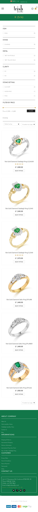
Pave (6, 96)
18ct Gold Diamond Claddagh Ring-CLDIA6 (19, 253)
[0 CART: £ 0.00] (36, 9)
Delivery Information (6, 445)
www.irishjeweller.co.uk (12, 487)
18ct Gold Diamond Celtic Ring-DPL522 (19, 388)
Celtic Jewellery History (7, 424)
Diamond (7, 44)
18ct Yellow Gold (10, 60)
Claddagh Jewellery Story (7, 427)
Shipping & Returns (6, 439)
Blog (2, 432)
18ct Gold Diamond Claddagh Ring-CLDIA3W (19, 161)
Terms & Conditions (6, 460)
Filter (31, 111)
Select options (19, 170)
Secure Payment (5, 463)
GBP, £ (14, 1)
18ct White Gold (10, 55)
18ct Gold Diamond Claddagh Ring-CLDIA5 (19, 208)
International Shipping (7, 442)
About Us (3, 421)
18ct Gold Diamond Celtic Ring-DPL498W (19, 344)
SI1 (5, 71)
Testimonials (4, 466)
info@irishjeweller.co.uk (12, 485)
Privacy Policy (4, 458)
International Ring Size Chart (8, 448)
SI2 (5, 75)
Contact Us (23, 2)
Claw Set (7, 87)
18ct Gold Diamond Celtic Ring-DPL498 (19, 299)
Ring (6, 33)
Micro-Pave (8, 91)
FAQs (2, 469)
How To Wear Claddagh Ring (8, 450)
